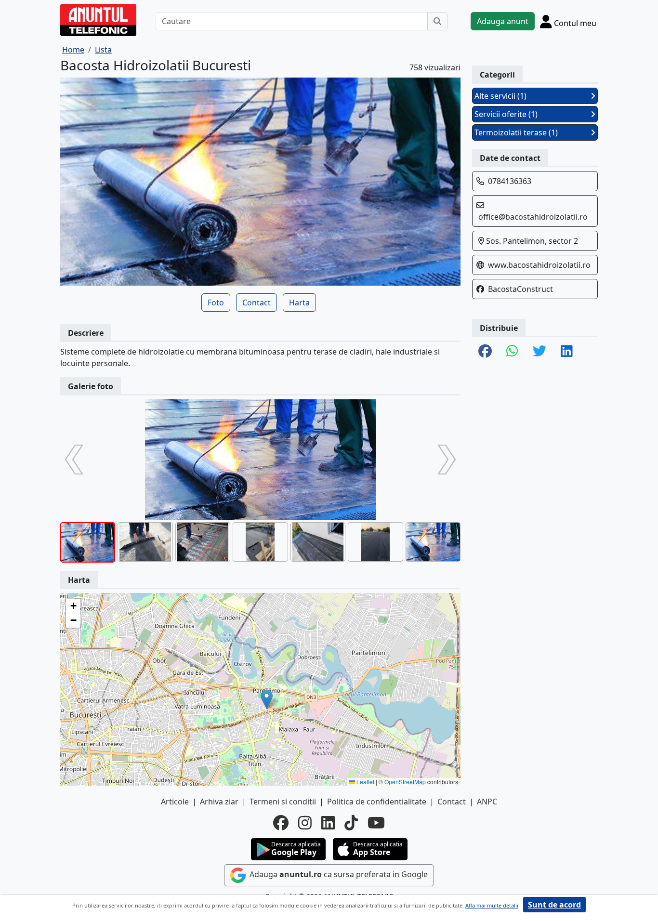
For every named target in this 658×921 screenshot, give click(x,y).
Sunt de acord (554, 904)
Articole (175, 801)
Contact (256, 302)
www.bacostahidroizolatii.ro (539, 265)
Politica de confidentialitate (376, 801)
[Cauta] (437, 21)
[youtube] (376, 822)
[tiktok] (351, 822)
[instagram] (305, 822)
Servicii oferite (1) (506, 114)
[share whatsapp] (512, 351)
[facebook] (281, 822)
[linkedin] (328, 822)
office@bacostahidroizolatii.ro (533, 216)
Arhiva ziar (219, 801)
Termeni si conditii (283, 801)
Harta (299, 302)
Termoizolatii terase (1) (516, 132)
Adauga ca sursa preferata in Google (338, 874)
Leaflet (364, 781)
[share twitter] (539, 351)
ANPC (487, 801)
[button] (267, 699)
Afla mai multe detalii (491, 905)
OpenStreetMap (405, 781)
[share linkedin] (566, 351)
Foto (216, 302)
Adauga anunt (502, 21)
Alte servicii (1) (500, 96)
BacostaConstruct (520, 289)
